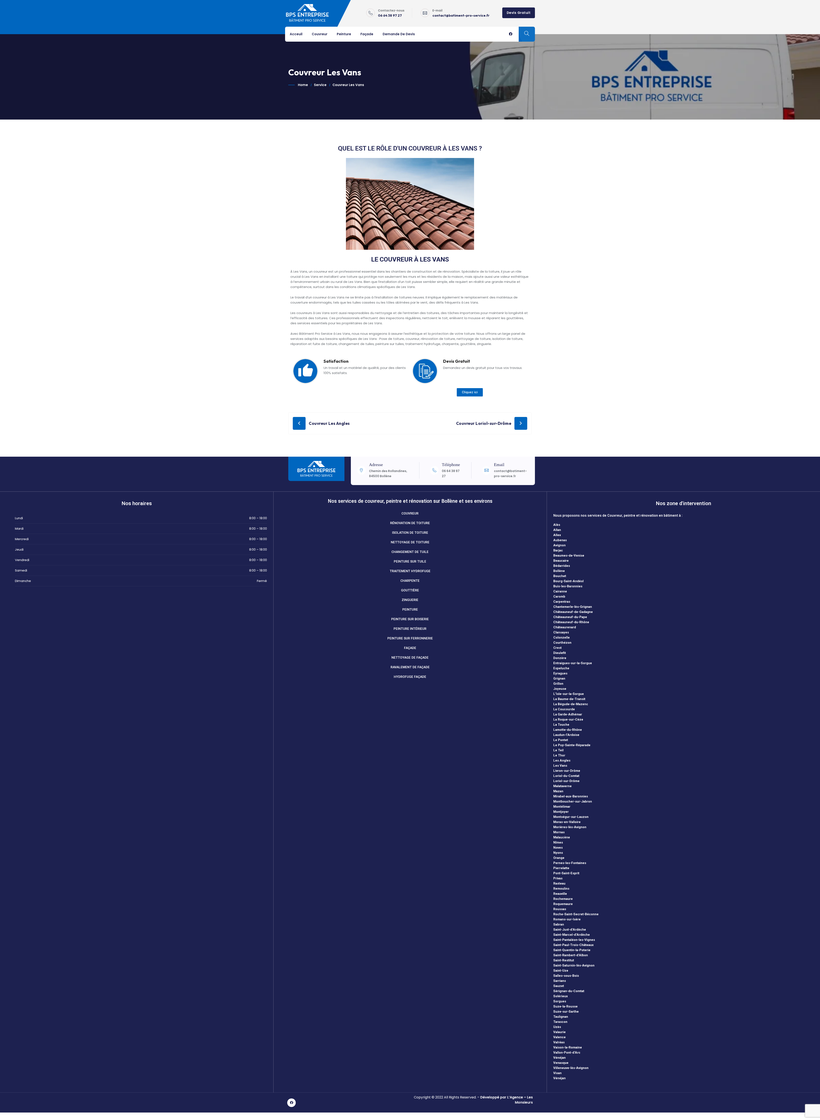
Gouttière (410, 590)
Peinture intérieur (410, 629)
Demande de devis (399, 34)
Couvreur (319, 34)
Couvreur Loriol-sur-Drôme (483, 423)
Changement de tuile (410, 552)
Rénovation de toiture (410, 523)
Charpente (410, 581)
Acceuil (296, 34)
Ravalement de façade (410, 667)
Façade (366, 34)
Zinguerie (410, 600)
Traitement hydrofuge (410, 571)
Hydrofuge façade (410, 677)
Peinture (344, 34)
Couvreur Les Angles (329, 423)
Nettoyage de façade (410, 657)
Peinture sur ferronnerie (410, 638)
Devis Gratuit (519, 12)
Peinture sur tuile (410, 561)
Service (320, 85)
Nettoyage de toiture (410, 542)
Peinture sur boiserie (410, 619)
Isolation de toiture (410, 533)
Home (303, 85)
